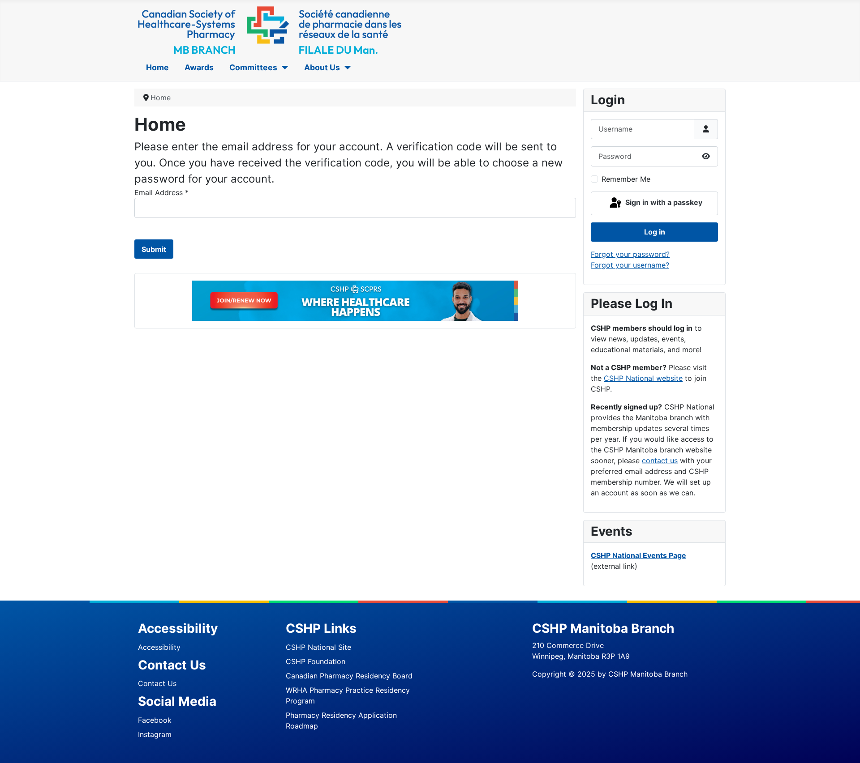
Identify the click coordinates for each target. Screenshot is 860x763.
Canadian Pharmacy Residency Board (349, 675)
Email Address (161, 192)
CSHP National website (643, 378)
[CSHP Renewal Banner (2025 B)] (355, 300)
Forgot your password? (630, 254)
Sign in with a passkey (663, 202)
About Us (322, 67)
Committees (253, 67)
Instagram (155, 734)
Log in (654, 231)
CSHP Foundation (315, 661)
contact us (660, 460)
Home (157, 67)
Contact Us (157, 683)
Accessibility (159, 647)
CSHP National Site (318, 647)
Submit (154, 249)
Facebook (155, 720)
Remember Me (626, 179)
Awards (199, 67)
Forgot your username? (630, 264)
